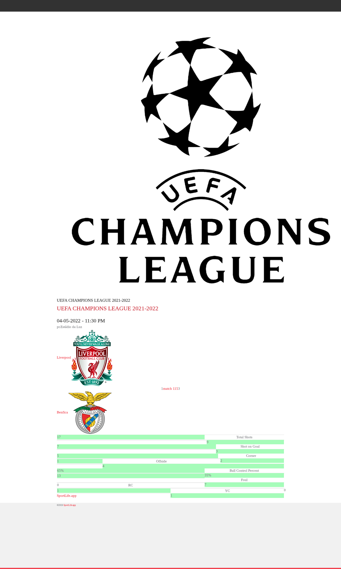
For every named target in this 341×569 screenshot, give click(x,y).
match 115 (170, 388)
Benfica (62, 412)
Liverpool (64, 357)
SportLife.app (67, 495)
